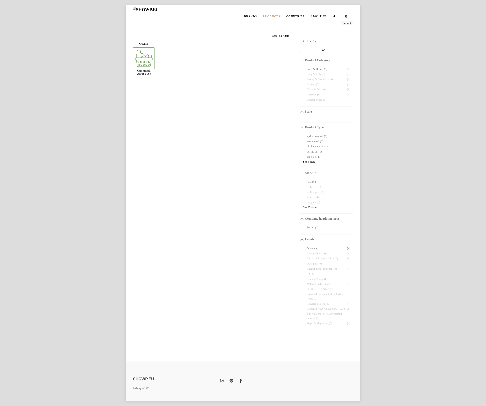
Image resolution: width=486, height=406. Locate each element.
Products (271, 16)
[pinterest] (231, 380)
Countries (295, 16)
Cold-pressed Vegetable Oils (143, 72)
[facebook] (241, 380)
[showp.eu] (146, 9)
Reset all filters (280, 35)
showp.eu (139, 388)
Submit (347, 23)
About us (319, 16)
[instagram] (222, 380)
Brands (250, 16)
